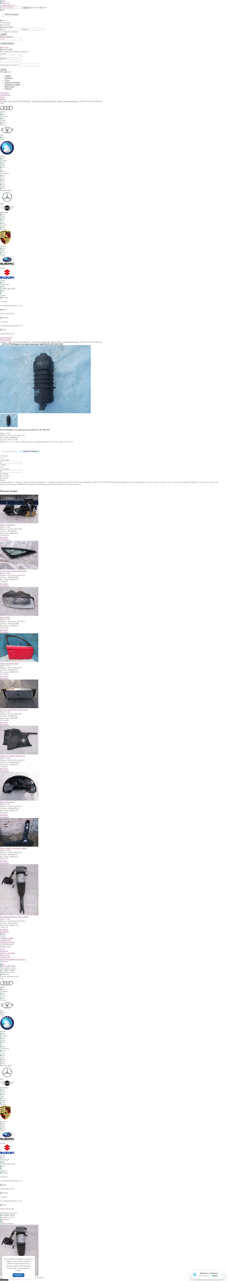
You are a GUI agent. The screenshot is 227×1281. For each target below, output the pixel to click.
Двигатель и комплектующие (44, 101)
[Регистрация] (3, 69)
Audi (10, 101)
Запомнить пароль (10, 32)
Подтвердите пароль (8, 65)
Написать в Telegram (30, 451)
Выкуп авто (9, 87)
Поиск (25, 8)
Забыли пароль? (6, 36)
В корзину (4, 1280)
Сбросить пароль (7, 43)
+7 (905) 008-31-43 (7, 5)
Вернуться (4, 47)
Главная (8, 76)
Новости (8, 89)
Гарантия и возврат (12, 84)
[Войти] (3, 34)
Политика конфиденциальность (13, 959)
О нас (7, 80)
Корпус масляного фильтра (68, 101)
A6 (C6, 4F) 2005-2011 (22, 101)
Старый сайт (5, 957)
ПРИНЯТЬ (18, 1275)
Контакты (9, 78)
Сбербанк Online (6, 938)
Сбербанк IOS (5, 940)
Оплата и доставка (12, 82)
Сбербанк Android (7, 942)
